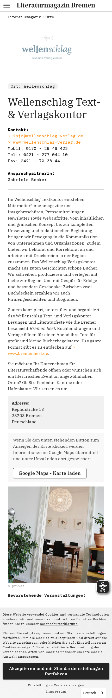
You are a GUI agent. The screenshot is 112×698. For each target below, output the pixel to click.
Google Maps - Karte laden (49, 473)
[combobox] (93, 693)
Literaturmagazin (24, 17)
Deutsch (89, 693)
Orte (50, 17)
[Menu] (7, 5)
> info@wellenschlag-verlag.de (45, 136)
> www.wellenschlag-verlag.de (44, 142)
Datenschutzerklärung (59, 624)
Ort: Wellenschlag (33, 86)
